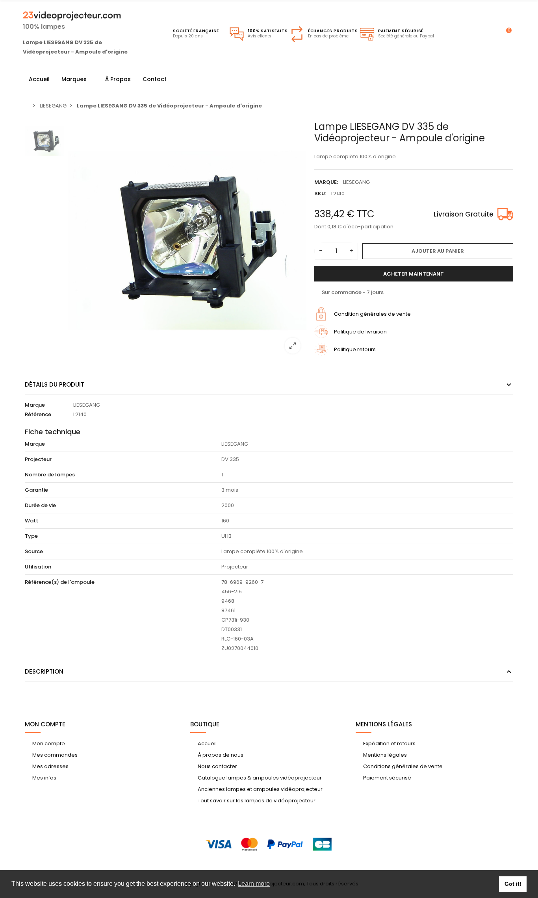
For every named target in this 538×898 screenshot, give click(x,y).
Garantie (36, 490)
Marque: (326, 182)
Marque (35, 405)
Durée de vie (40, 505)
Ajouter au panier (438, 251)
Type (31, 536)
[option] (187, 240)
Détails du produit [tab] (54, 384)
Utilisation (38, 566)
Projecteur (38, 459)
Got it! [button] (513, 884)
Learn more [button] (254, 883)
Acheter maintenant (413, 274)
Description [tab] (44, 671)
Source (34, 551)
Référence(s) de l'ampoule (60, 582)
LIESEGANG (356, 182)
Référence (38, 414)
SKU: (320, 193)
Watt (31, 520)
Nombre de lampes (50, 474)
